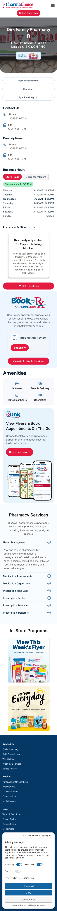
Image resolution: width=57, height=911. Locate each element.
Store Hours (12, 176)
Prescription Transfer (28, 80)
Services (7, 776)
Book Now (20, 347)
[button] (53, 5)
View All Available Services (28, 361)
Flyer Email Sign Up (28, 97)
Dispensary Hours (36, 176)
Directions (28, 89)
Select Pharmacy (28, 13)
